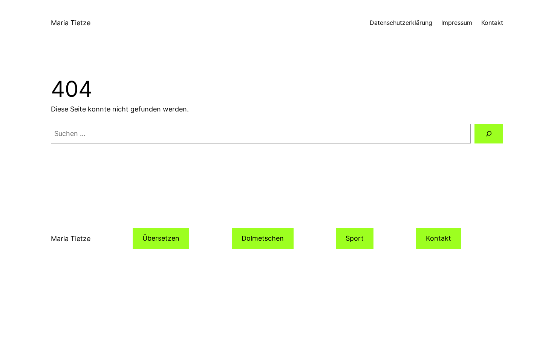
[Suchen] (488, 133)
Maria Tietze (70, 23)
